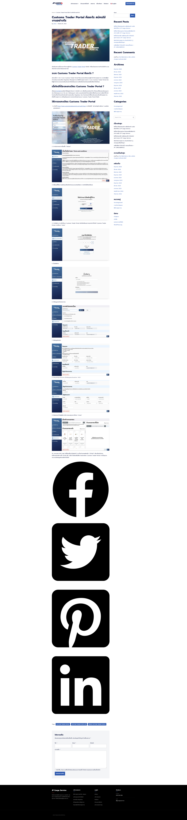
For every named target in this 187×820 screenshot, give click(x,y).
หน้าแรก (96, 794)
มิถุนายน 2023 (118, 85)
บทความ (93, 4)
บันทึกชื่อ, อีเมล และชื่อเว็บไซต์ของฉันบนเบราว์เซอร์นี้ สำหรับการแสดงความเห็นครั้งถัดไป (78, 770)
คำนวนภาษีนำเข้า (84, 4)
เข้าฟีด (115, 219)
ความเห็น (57, 749)
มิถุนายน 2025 (118, 77)
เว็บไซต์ (92, 743)
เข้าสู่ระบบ (116, 216)
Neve (54, 815)
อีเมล (74, 743)
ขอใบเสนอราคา (130, 3)
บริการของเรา (98, 797)
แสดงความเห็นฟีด (118, 222)
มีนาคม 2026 (117, 72)
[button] (78, 3)
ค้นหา (115, 13)
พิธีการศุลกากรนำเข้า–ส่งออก (79, 794)
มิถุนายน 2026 (118, 69)
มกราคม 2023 (117, 91)
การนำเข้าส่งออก (118, 109)
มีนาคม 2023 (117, 88)
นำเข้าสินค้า (58, 91)
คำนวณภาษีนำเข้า (98, 802)
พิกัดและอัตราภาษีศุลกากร (78, 802)
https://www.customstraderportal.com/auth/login (71, 106)
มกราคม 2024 (118, 80)
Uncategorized (118, 106)
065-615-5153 (119, 795)
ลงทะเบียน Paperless (78, 799)
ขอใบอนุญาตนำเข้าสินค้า (78, 797)
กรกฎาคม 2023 (118, 83)
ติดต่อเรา (106, 4)
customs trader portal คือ (79, 724)
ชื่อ (56, 743)
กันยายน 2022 (118, 96)
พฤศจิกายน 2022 (118, 93)
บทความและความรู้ (98, 805)
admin (54, 23)
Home (53, 12)
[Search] (133, 117)
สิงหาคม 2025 (117, 74)
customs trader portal (62, 724)
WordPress (63, 815)
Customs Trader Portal (78, 67)
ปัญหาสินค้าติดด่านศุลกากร (79, 805)
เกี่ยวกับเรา (99, 4)
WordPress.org (118, 225)
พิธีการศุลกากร (118, 112)
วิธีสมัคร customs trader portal (97, 724)
